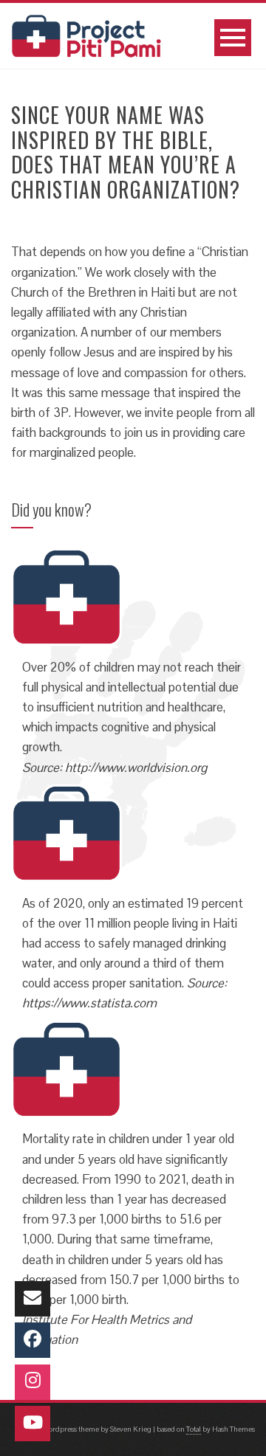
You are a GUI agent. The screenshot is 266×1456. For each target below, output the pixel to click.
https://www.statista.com (89, 1003)
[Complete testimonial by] (66, 595)
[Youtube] (32, 1423)
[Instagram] (32, 1382)
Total (193, 1429)
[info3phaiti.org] (32, 1299)
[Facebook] (32, 1340)
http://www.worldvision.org (136, 767)
